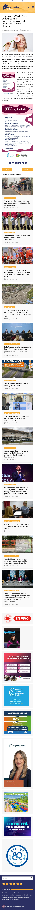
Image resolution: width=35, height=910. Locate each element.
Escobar (23, 30)
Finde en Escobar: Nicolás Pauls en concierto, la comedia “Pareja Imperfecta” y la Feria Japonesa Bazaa (17, 273)
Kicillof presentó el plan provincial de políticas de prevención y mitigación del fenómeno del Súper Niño (17, 350)
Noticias (29, 30)
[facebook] (15, 1)
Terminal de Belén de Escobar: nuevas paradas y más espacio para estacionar (17, 203)
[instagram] (22, 1)
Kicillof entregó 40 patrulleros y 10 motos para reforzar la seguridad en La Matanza (17, 418)
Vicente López (15, 556)
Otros (12, 232)
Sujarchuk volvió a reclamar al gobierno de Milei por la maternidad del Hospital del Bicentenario (16, 454)
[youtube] (19, 1)
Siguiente (26, 169)
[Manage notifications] (3, 906)
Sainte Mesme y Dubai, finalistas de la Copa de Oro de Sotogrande (17, 238)
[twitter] (12, 1)
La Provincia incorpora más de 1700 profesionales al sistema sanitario (16, 526)
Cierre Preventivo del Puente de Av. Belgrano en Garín (17, 384)
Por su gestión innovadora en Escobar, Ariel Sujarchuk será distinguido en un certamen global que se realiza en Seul (16, 491)
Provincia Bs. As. (15, 344)
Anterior (8, 169)
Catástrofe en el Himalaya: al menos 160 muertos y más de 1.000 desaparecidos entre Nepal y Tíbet (17, 313)
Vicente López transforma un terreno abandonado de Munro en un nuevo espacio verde (17, 561)
